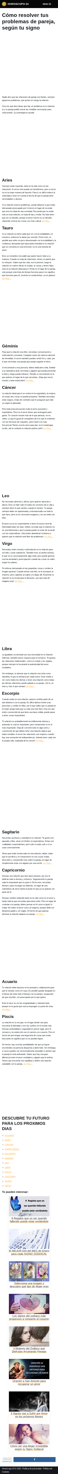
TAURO (8, 1181)
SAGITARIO (10, 1177)
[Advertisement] (29, 64)
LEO (7, 1163)
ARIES (8, 1140)
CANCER (9, 1145)
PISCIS (8, 1172)
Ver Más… (46, 221)
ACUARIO (9, 1135)
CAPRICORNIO (12, 1149)
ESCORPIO (10, 1154)
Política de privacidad (32, 1468)
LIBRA (8, 1167)
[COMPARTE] (34, 1459)
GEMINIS (9, 1158)
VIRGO (8, 1186)
